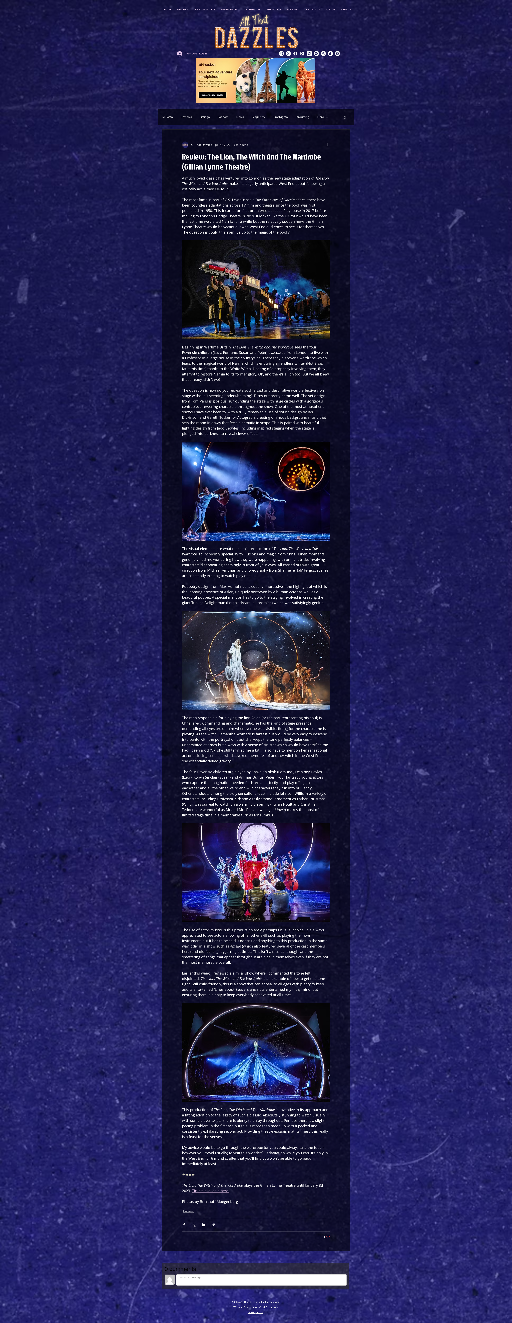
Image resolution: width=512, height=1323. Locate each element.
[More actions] (327, 144)
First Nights (280, 117)
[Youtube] (337, 53)
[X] (288, 53)
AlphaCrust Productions (265, 1307)
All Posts (167, 117)
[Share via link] (213, 1225)
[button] (345, 117)
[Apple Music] (309, 53)
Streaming (302, 117)
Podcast (223, 117)
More (320, 117)
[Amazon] (323, 53)
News (240, 117)
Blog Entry (258, 117)
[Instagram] (281, 53)
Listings (205, 117)
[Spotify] (316, 53)
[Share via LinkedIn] (203, 1225)
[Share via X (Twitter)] (194, 1225)
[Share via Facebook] (184, 1225)
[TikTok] (330, 53)
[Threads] (302, 53)
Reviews (186, 117)
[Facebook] (295, 53)
